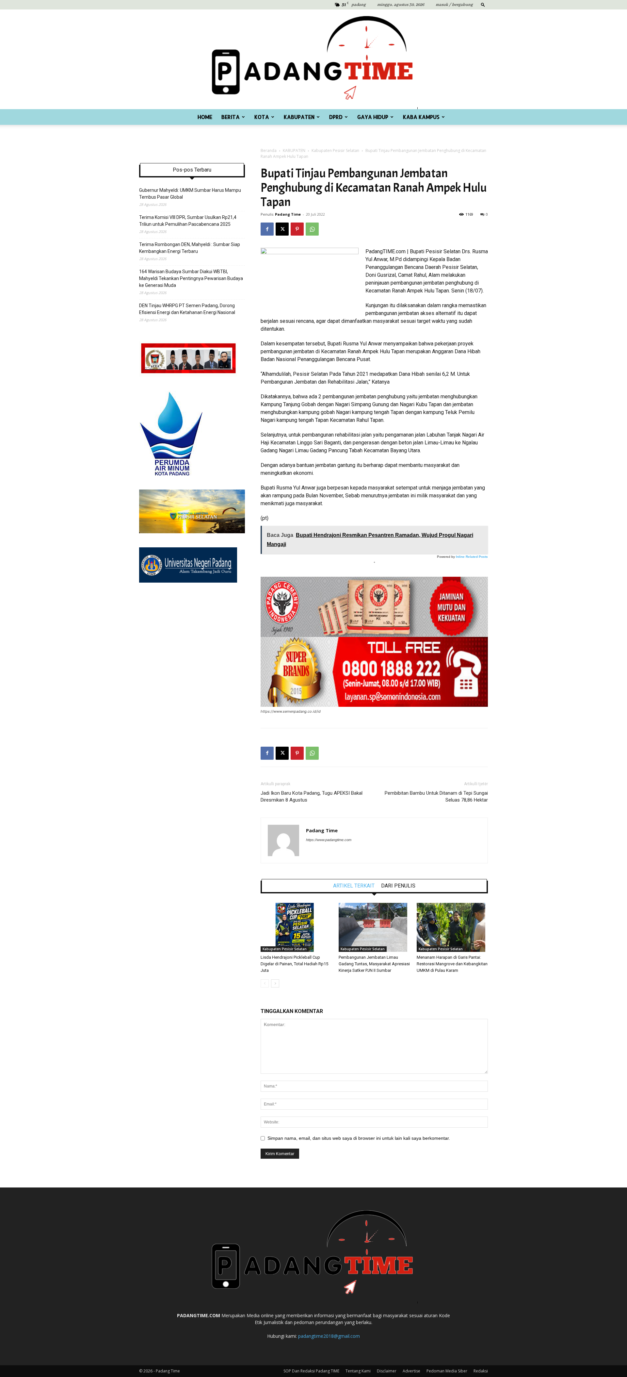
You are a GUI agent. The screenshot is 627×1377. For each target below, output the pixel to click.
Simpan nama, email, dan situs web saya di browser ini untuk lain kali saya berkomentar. (358, 1138)
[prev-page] (265, 983)
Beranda (269, 150)
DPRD (336, 116)
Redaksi (481, 1371)
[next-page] (275, 983)
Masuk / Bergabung (454, 5)
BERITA (230, 116)
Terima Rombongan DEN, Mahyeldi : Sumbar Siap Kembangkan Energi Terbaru (189, 248)
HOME (205, 116)
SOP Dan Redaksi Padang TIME (311, 1371)
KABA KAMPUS (421, 116)
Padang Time (288, 214)
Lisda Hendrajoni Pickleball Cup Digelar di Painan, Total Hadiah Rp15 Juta (294, 964)
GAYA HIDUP (372, 116)
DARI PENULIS (398, 885)
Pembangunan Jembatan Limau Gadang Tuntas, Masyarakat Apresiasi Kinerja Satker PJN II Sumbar (374, 964)
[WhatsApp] (312, 229)
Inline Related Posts (472, 556)
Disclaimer (386, 1371)
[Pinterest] (297, 229)
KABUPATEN (299, 116)
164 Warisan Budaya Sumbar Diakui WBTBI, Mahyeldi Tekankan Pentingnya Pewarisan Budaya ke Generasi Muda (191, 278)
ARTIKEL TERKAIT (354, 885)
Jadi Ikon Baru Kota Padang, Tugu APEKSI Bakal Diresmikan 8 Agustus (311, 796)
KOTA (261, 116)
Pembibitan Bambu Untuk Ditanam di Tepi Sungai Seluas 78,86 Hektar (436, 796)
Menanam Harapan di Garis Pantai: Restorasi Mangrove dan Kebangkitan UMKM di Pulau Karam (452, 964)
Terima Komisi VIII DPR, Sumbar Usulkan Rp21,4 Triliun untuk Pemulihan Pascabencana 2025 (187, 221)
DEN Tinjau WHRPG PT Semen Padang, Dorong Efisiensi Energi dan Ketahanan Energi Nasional (187, 309)
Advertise (411, 1371)
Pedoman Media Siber (446, 1371)
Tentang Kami (358, 1371)
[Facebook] (267, 229)
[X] (282, 229)
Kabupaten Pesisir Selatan (335, 150)
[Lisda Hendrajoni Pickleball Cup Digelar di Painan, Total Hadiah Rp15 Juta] (296, 927)
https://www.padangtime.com (328, 840)
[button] (483, 4)
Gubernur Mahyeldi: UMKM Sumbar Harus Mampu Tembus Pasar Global (190, 194)
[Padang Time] (313, 59)
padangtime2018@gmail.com (329, 1336)
